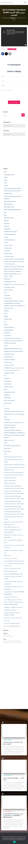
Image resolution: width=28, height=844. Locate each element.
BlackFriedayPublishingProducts (12, 209)
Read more (19, 752)
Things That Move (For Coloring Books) (14, 414)
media (5, 346)
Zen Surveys (7, 451)
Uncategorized (12, 49)
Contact (6, 242)
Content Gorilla (8, 245)
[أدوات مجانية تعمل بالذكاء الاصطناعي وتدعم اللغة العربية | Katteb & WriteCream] (14, 801)
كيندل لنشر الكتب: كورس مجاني (10, 596)
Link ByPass (7, 335)
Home (5, 313)
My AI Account (7, 362)
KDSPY (6, 324)
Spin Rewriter (7, 403)
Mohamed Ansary (8, 356)
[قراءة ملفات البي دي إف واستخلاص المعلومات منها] (14, 729)
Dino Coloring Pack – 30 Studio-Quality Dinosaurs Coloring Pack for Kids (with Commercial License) (14, 261)
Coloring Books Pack (9, 240)
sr (4, 406)
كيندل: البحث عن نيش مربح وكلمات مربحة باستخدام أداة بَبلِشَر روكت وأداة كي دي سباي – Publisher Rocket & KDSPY (14, 602)
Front (5, 292)
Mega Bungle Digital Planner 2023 (13, 348)
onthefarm (6, 378)
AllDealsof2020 (8, 193)
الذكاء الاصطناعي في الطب (9, 480)
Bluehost (6, 220)
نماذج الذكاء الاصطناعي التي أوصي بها (12, 623)
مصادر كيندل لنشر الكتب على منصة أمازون (13, 617)
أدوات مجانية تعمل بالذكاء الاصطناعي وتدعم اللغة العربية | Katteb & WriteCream (13, 815)
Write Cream (7, 448)
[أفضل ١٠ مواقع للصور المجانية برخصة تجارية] (14, 765)
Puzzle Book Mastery (9, 392)
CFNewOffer (7, 229)
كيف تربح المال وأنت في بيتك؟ (10, 571)
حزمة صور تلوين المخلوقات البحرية (11, 527)
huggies (6, 316)
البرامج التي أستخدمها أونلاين (10, 477)
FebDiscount (7, 279)
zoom (5, 454)
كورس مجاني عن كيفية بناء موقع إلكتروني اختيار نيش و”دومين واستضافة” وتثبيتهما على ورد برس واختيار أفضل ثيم (14, 563)
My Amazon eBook (9, 365)
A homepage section (9, 174)
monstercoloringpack (9, 359)
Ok (14, 841)
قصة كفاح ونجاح (7, 555)
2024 (5, 172)
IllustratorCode (8, 319)
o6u (5, 375)
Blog (5, 212)
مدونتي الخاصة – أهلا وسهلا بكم (10, 610)
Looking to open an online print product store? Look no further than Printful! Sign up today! (13, 341)
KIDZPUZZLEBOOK (9, 327)
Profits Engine (7, 384)
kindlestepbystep (8, 330)
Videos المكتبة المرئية (9, 440)
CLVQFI (6, 237)
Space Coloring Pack (9, 400)
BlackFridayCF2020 (9, 207)
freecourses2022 (8, 290)
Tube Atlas (7, 419)
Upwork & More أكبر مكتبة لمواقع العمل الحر (14, 422)
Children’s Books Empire (10, 231)
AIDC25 (6, 185)
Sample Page (7, 397)
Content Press (8, 248)
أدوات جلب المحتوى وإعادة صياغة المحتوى (13, 456)
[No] (26, 839)
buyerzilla (6, 226)
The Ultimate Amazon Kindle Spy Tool (14, 411)
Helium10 (6, 310)
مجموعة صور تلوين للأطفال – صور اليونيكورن (13, 607)
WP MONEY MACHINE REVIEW (12, 445)
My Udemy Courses (9, 373)
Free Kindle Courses (9, 287)
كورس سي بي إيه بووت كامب (10, 558)
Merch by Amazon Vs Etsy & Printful (13, 351)
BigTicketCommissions (10, 201)
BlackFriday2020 (8, 204)
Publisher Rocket (8, 386)
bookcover (6, 223)
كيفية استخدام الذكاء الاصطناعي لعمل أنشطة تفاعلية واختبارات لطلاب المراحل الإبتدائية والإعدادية (13, 576)
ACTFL (5, 183)
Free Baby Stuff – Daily (10, 281)
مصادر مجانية (7, 620)
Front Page (7, 295)
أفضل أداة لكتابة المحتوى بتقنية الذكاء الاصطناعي (14, 464)
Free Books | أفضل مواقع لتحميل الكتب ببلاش (14, 284)
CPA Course (7, 251)
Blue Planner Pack (9, 218)
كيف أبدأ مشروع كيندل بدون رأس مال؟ (12, 568)
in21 (5, 322)
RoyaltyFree (7, 395)
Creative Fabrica (8, 253)
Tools (5, 417)
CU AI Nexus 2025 (8, 256)
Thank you (6, 408)
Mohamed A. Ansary (9, 354)
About (5, 177)
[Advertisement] (14, 151)
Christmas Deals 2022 (9, 234)
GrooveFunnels (8, 298)
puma (5, 389)
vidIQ (5, 443)
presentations (7, 381)
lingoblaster (7, 332)
